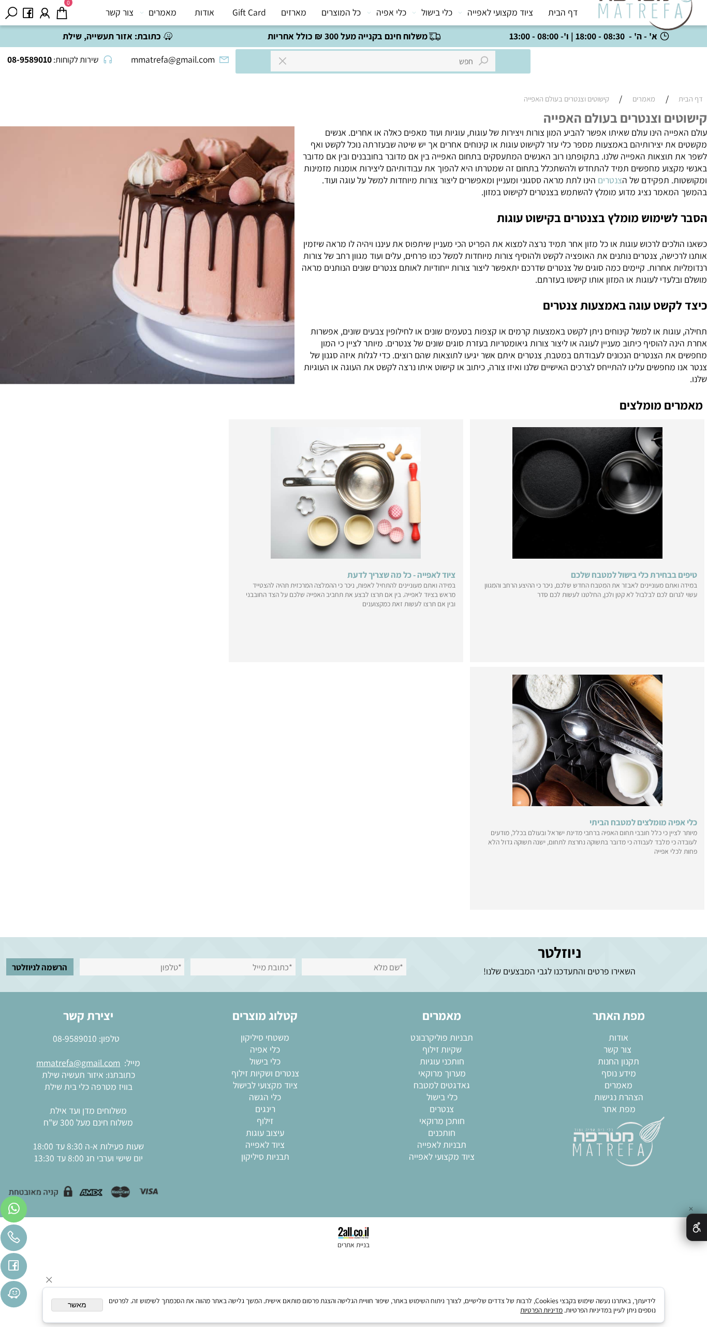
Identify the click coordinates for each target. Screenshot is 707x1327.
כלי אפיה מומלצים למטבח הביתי (643, 822)
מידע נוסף (618, 1073)
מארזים (293, 12)
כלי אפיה (391, 12)
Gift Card (249, 12)
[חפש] (11, 12)
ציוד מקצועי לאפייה (500, 12)
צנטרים (610, 180)
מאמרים (162, 12)
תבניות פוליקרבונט (441, 1037)
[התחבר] (45, 12)
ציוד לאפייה (265, 1144)
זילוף (265, 1121)
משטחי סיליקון (265, 1037)
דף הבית (563, 12)
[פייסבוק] (28, 12)
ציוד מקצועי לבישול (265, 1085)
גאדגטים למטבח (442, 1085)
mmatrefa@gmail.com (78, 1063)
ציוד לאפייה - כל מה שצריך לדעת (401, 574)
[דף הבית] (619, 1140)
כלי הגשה (265, 1097)
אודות (204, 12)
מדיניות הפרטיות (541, 1310)
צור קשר (120, 12)
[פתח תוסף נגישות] (696, 1227)
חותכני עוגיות (442, 1061)
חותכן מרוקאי (442, 1121)
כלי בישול (436, 12)
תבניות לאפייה (441, 1144)
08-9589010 (75, 1038)
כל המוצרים (341, 12)
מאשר (77, 1305)
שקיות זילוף (442, 1049)
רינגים (265, 1109)
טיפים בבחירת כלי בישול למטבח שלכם (634, 574)
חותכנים (441, 1133)
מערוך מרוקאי (442, 1073)
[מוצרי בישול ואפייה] (647, 15)
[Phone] (13, 1240)
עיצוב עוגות (265, 1133)
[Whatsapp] (13, 1212)
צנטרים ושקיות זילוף (265, 1073)
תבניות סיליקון (265, 1156)
